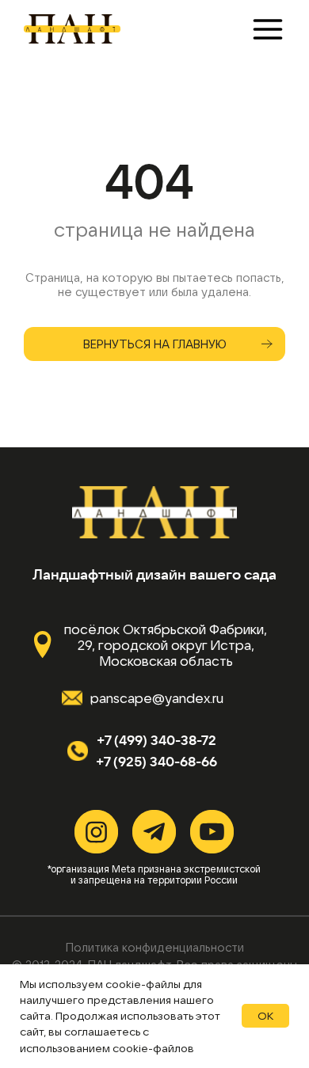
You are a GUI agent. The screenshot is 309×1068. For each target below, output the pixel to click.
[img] (70, 29)
